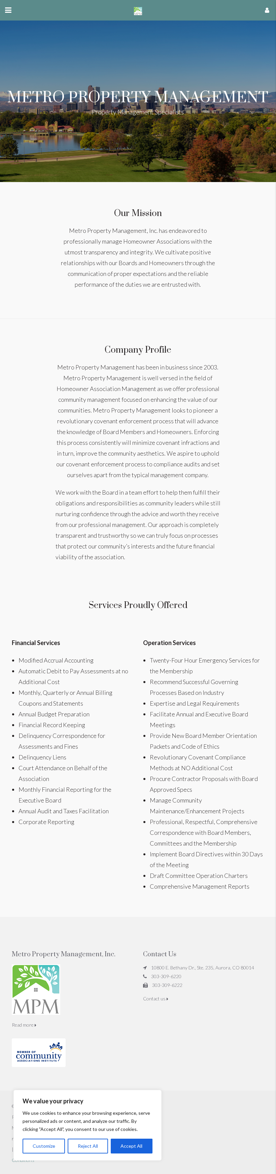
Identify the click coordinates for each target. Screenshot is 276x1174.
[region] (87, 1125)
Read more (23, 1025)
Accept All (131, 1146)
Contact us (155, 998)
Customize (44, 1146)
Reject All (88, 1146)
